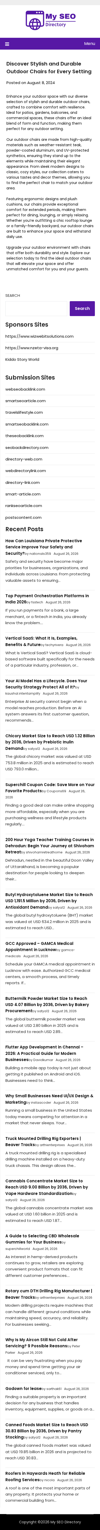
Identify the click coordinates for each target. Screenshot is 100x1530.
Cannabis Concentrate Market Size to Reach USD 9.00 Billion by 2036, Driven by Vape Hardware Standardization (46, 1187)
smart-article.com (23, 494)
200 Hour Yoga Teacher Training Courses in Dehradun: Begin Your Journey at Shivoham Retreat (49, 846)
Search (12, 295)
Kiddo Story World (22, 359)
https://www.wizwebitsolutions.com (39, 336)
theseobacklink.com (24, 435)
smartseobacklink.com (26, 424)
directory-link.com (22, 482)
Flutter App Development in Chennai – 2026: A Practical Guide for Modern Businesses (44, 1053)
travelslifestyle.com (24, 412)
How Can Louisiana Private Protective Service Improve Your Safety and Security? (43, 547)
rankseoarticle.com (23, 505)
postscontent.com (23, 517)
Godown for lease (23, 1388)
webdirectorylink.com (25, 470)
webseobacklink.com (25, 389)
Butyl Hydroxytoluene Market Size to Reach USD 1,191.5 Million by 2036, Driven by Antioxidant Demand (49, 901)
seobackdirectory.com (26, 447)
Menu (89, 44)
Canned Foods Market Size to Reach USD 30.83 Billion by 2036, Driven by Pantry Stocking (46, 1431)
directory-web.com (23, 459)
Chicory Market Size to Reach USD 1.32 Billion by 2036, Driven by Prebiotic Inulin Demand (50, 742)
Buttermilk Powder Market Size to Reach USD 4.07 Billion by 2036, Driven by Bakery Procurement (47, 1005)
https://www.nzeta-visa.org (31, 348)
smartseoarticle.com (25, 400)
